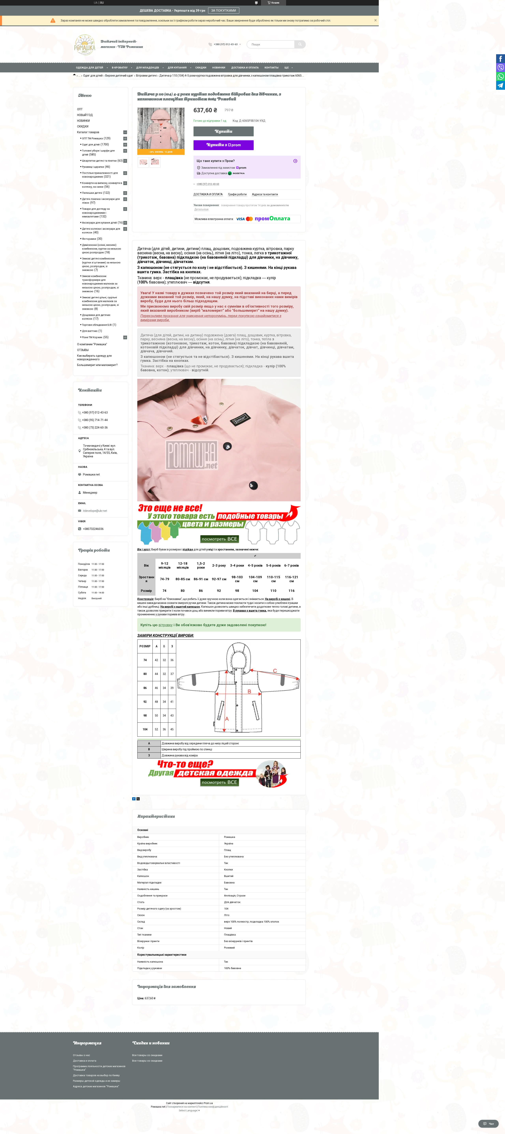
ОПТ (80, 109)
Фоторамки (89, 238)
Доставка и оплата (245, 67)
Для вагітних (89, 330)
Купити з (217, 145)
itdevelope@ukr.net (95, 510)
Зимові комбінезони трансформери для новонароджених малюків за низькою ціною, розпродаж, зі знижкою (100, 284)
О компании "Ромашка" (92, 344)
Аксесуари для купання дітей (99, 222)
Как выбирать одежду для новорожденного (94, 357)
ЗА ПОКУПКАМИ (223, 10)
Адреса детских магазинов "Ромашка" (96, 1086)
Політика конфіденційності (213, 1106)
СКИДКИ (200, 67)
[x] (138, 799)
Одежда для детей (89, 67)
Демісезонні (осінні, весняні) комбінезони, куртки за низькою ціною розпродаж (101, 248)
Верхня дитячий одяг (119, 75)
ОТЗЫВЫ (83, 350)
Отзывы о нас (81, 1055)
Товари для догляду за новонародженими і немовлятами (96, 212)
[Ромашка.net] (85, 44)
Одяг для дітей (93, 75)
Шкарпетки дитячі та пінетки (99, 160)
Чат (491, 1123)
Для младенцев (147, 67)
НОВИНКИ (218, 67)
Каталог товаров (88, 132)
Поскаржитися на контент (181, 1106)
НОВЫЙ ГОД (85, 115)
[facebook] (134, 799)
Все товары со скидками (147, 1055)
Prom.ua (208, 1103)
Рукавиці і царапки (93, 166)
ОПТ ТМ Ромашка (92, 138)
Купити (223, 132)
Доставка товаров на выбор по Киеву (96, 1075)
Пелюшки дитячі (92, 192)
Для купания (177, 67)
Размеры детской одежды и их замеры (96, 1080)
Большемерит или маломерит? (97, 365)
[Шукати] (300, 44)
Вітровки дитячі (146, 75)
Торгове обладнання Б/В (97, 324)
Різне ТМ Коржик (92, 337)
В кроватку (119, 67)
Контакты (272, 67)
